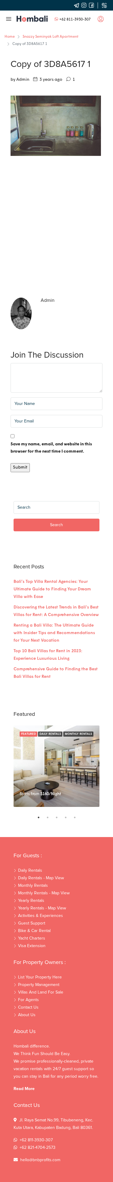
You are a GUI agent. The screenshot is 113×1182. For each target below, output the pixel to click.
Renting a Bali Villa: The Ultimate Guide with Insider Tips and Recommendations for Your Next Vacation (54, 633)
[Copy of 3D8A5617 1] (56, 126)
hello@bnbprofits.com (40, 1160)
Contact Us (28, 1007)
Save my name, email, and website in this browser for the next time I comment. (51, 448)
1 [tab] (42, 817)
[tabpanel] (56, 766)
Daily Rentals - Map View (41, 878)
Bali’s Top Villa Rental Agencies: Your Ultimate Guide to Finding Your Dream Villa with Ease (52, 589)
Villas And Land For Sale (40, 992)
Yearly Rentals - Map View (42, 908)
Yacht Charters (31, 938)
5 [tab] (78, 817)
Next (96, 766)
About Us (27, 1015)
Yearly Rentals (31, 901)
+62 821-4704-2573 (37, 1148)
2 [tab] (51, 817)
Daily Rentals (50, 734)
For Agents (28, 1000)
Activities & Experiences (40, 916)
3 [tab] (60, 817)
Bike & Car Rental (34, 931)
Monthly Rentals (78, 734)
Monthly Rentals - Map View (44, 893)
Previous (17, 766)
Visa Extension (32, 946)
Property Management (38, 985)
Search (56, 525)
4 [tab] (69, 817)
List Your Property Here (40, 977)
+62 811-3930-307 (75, 19)
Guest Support (31, 923)
